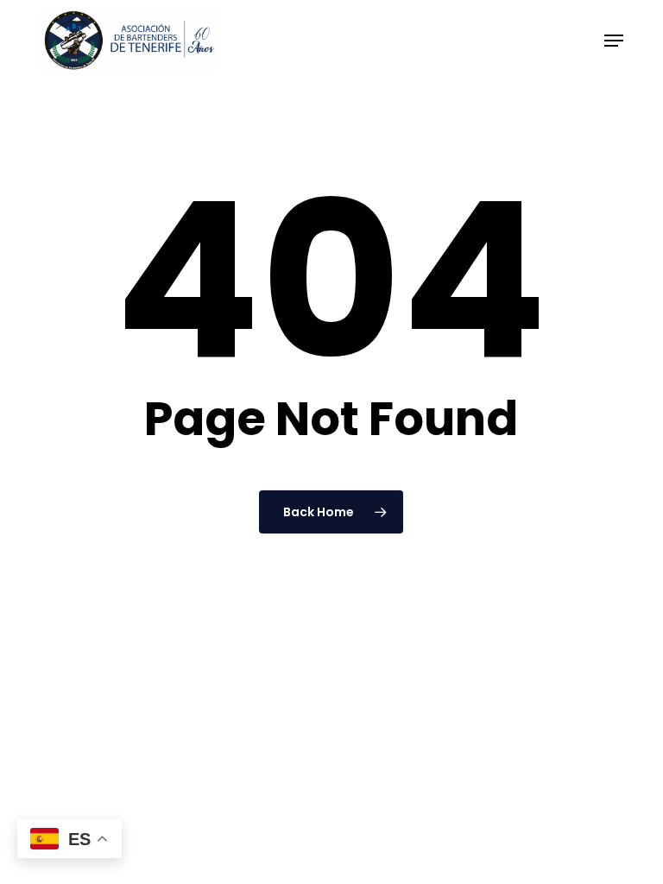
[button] (613, 40)
